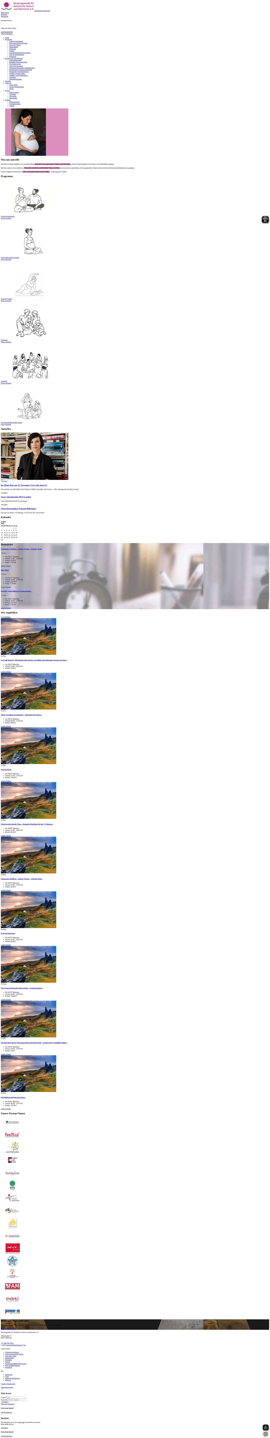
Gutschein (12, 94)
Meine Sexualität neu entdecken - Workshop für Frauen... (21, 715)
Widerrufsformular (7, 1387)
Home (7, 37)
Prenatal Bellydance (8, 933)
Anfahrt (11, 106)
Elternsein (12, 49)
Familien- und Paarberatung (18, 75)
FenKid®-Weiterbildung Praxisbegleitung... (16, 591)
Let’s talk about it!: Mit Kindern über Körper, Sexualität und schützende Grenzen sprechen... (34, 660)
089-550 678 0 (9, 1343)
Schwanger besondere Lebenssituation (22, 68)
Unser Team (13, 85)
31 (2, 540)
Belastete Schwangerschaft (18, 62)
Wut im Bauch (6, 769)
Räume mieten (14, 92)
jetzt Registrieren (6, 1412)
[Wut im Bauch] (28, 763)
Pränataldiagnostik (15, 60)
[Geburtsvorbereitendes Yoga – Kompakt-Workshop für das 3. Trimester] (28, 818)
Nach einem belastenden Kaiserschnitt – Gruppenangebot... (22, 988)
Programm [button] (8, 39)
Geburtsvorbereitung (16, 41)
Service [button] (7, 91)
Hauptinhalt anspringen (42, 11)
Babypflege (5, 570)
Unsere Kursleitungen (16, 87)
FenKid (11, 51)
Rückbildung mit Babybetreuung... (13, 1097)
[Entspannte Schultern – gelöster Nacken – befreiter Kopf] (28, 873)
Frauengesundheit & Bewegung (19, 53)
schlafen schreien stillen (17, 73)
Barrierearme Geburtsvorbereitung (20, 70)
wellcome (12, 77)
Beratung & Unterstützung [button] (14, 58)
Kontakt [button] (7, 100)
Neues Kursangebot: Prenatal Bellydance (18, 509)
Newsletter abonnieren (8, 1329)
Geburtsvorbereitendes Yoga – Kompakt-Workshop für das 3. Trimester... (27, 824)
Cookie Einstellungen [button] (8, 1384)
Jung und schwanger (16, 66)
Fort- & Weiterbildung (16, 55)
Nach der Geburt (14, 45)
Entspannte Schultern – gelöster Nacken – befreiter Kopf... (22, 549)
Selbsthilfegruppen (15, 79)
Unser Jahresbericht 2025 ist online (16, 497)
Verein (11, 89)
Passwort (4, 1400)
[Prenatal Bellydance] (28, 927)
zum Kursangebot (7, 32)
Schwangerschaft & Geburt (18, 43)
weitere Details (6, 566)
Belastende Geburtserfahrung (19, 72)
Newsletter (12, 96)
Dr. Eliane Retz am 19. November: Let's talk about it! (24, 485)
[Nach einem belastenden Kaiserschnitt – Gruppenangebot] (28, 982)
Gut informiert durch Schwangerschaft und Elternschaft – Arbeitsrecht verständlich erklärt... (34, 1043)
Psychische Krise (15, 64)
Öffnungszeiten (14, 102)
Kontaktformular (14, 104)
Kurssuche (12, 56)
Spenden (8, 81)
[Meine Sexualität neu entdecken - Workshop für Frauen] (28, 709)
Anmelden (5, 1402)
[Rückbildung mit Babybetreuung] (28, 1091)
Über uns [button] (8, 83)
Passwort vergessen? (8, 1404)
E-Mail (3, 1397)
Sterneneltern (13, 47)
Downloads (13, 98)
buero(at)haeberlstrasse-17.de (16, 1345)
